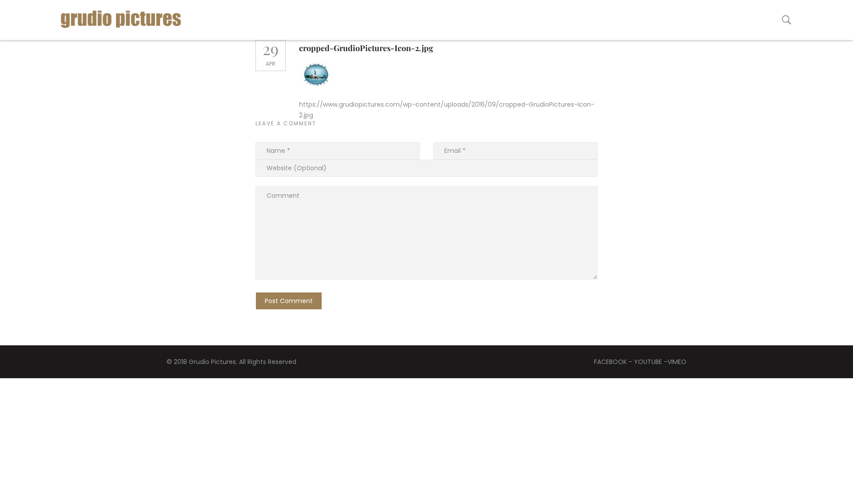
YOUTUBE (648, 361)
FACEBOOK (610, 361)
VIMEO (676, 361)
